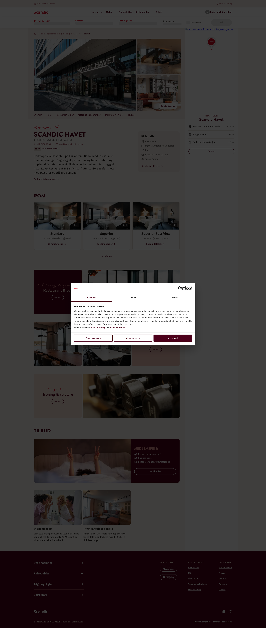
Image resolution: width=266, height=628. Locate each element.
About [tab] (175, 297)
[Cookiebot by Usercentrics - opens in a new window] (180, 288)
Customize (131, 338)
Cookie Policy (98, 327)
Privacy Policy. (117, 327)
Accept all (173, 338)
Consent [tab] (91, 297)
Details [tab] (133, 297)
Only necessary (93, 338)
